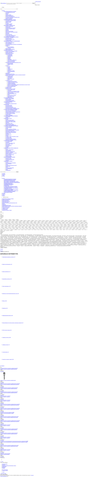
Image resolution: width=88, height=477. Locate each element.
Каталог (3, 10)
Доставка (3, 173)
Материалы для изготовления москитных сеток (9, 202)
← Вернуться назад (5, 197)
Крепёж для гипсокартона (6, 199)
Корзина (3, 195)
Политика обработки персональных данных (9, 465)
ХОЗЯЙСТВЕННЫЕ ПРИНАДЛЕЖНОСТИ (11, 190)
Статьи (3, 175)
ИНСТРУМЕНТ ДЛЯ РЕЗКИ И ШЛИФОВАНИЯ (12, 182)
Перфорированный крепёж (6, 205)
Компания (3, 467)
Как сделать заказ (5, 469)
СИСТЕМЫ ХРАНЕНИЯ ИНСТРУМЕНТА (11, 187)
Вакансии (3, 464)
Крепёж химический (5, 200)
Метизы (3, 203)
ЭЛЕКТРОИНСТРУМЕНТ (8, 161)
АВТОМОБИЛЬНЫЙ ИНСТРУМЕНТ (10, 11)
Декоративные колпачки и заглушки (8, 198)
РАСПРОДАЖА (6, 104)
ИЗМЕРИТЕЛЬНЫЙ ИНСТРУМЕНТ (10, 19)
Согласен (32, 475)
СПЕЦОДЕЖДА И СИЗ (8, 118)
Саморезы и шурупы (5, 207)
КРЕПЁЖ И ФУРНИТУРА (8, 50)
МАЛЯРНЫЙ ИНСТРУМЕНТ (9, 97)
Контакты (3, 174)
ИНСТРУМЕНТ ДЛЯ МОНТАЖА (9, 25)
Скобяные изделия (5, 208)
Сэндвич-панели (4, 209)
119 (2, 461)
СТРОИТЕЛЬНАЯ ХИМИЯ (8, 140)
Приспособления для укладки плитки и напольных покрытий (12, 206)
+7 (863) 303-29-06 (38, 1)
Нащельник (4, 204)
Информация (4, 466)
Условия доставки (5, 470)
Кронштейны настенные (6, 201)
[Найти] (17, 9)
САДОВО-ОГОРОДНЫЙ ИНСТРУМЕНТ (10, 109)
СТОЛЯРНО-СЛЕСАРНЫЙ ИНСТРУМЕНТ (11, 125)
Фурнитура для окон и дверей (7, 210)
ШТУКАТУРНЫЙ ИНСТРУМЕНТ (9, 191)
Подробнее (2, 371)
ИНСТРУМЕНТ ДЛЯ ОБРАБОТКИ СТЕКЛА (11, 181)
